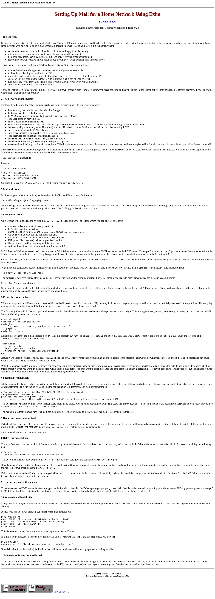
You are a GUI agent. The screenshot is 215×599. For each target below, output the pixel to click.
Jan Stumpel (109, 21)
